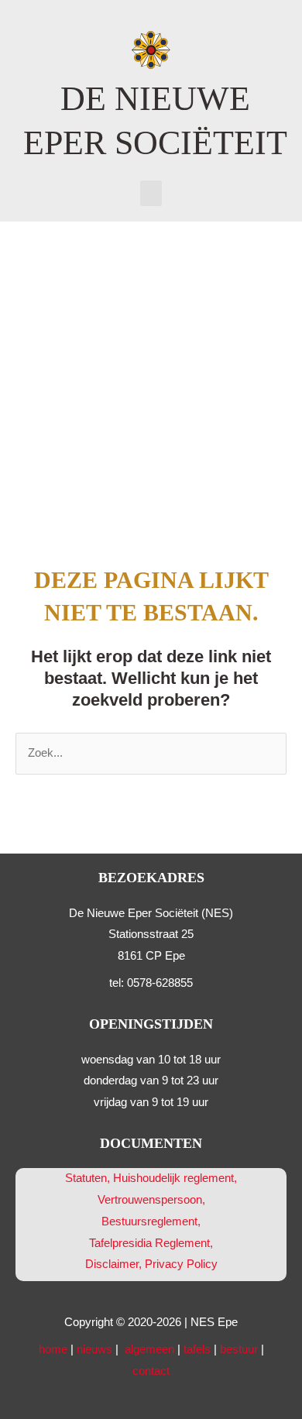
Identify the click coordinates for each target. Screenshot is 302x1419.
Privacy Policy (181, 1264)
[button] (151, 193)
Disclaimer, (115, 1264)
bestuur (239, 1349)
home (53, 1349)
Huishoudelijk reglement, (175, 1178)
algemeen (149, 1349)
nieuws (94, 1349)
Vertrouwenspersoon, (151, 1200)
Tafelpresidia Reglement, (151, 1243)
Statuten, (87, 1178)
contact (151, 1371)
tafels (197, 1349)
